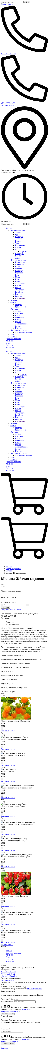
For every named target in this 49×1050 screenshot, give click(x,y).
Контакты (10, 961)
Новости (9, 959)
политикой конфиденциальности (16, 1010)
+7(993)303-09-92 (8, 103)
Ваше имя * (5, 999)
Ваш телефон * (7, 1002)
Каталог (9, 567)
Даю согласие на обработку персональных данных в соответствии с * (23, 1009)
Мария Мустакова (34, 989)
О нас (8, 957)
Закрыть (4, 1048)
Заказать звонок (7, 105)
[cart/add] (2, 728)
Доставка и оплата (13, 953)
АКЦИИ (9, 955)
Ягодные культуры (13, 569)
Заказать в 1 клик (8, 731)
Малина (9, 571)
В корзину (5, 607)
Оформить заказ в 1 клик (11, 610)
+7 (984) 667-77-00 (8, 54)
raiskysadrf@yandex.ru (9, 976)
